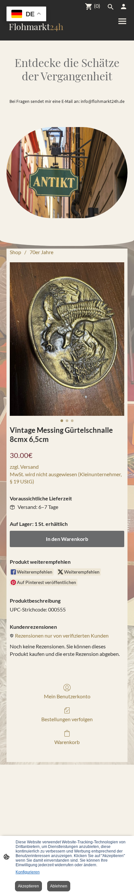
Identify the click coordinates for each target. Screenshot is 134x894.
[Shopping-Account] (123, 6)
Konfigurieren (28, 872)
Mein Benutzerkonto (67, 696)
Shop (15, 252)
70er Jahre (41, 252)
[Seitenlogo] (36, 35)
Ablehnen (58, 886)
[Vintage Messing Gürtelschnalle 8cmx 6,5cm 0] (67, 338)
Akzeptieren (28, 886)
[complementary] (26, 15)
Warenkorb (67, 742)
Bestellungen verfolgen (67, 719)
